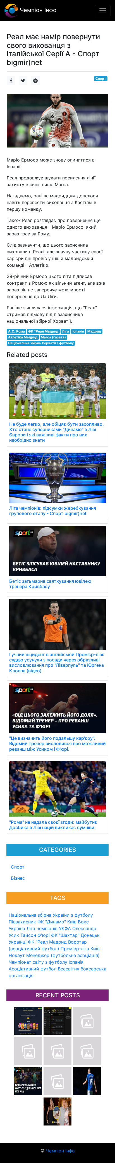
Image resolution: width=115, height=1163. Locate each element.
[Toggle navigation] (103, 10)
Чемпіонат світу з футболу (38, 962)
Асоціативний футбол (32, 969)
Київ (95, 948)
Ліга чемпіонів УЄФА (49, 928)
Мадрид (94, 331)
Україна (17, 928)
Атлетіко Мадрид (22, 337)
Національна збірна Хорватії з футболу (41, 343)
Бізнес (18, 878)
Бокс (83, 922)
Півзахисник (22, 922)
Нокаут (17, 955)
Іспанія (76, 962)
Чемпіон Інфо (37, 10)
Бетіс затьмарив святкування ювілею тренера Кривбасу (50, 583)
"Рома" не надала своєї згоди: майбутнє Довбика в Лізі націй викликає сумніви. (53, 824)
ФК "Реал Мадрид (47, 942)
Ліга (65, 331)
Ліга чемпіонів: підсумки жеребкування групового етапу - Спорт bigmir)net (52, 510)
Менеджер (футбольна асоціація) (63, 955)
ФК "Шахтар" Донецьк (75, 935)
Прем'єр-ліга (75, 948)
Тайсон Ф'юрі (35, 935)
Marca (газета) (53, 337)
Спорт (18, 867)
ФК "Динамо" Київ (56, 922)
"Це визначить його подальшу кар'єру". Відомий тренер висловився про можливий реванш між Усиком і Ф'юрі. (57, 743)
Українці (18, 942)
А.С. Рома (16, 331)
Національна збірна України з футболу (51, 915)
